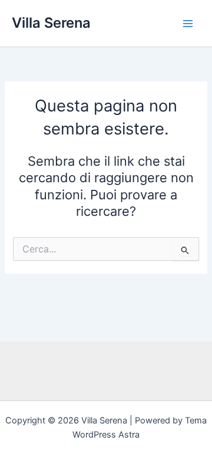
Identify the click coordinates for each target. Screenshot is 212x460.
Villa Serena (51, 22)
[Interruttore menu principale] (187, 23)
